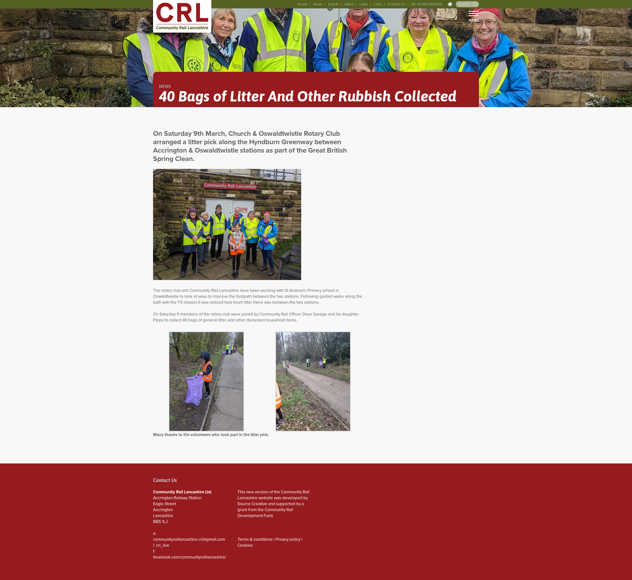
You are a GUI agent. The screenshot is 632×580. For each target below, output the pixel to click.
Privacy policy (288, 539)
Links (363, 4)
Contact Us (396, 4)
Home (303, 4)
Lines (378, 4)
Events (333, 4)
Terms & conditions (255, 539)
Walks (349, 4)
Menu (474, 20)
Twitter (450, 4)
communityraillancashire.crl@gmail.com (189, 539)
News (317, 4)
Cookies (245, 545)
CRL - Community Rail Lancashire (182, 16)
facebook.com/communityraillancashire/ (189, 557)
